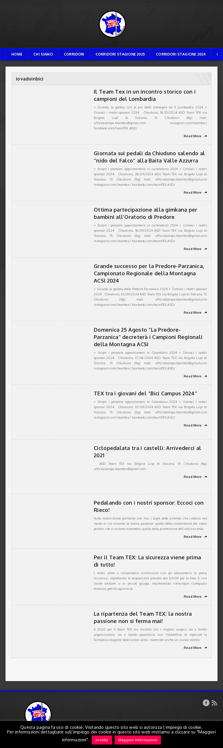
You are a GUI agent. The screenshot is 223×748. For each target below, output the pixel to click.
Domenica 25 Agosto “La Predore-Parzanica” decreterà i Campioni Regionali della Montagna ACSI (148, 336)
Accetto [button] (101, 740)
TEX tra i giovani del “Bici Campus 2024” (145, 393)
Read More (195, 136)
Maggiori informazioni (137, 740)
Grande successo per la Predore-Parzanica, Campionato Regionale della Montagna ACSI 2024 (149, 273)
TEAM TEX (111, 10)
